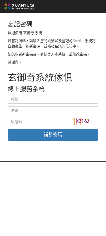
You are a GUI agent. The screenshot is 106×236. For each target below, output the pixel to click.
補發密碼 (53, 134)
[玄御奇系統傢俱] (19, 6)
